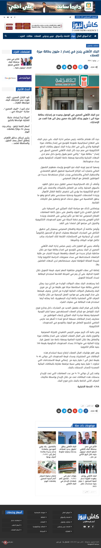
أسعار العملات (15, 529)
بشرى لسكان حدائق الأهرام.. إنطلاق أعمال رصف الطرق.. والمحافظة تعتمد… (16, 140)
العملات (37, 36)
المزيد (22, 36)
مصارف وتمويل (92, 45)
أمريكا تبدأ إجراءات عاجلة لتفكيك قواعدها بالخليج (18, 119)
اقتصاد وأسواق (62, 36)
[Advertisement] (67, 130)
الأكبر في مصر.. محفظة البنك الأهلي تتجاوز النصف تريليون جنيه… (19, 63)
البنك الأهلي (90, 406)
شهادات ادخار (15, 520)
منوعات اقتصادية (39, 512)
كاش (82, 406)
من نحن (58, 542)
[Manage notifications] (5, 543)
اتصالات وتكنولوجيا (39, 526)
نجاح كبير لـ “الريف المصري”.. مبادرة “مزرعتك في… (16, 110)
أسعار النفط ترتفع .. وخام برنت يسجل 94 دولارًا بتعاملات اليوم (15, 129)
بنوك (73, 36)
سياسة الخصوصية (93, 544)
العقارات (67, 531)
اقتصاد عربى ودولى (63, 526)
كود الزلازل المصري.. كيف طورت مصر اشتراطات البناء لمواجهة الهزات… (17, 100)
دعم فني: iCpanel (7, 542)
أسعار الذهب (16, 525)
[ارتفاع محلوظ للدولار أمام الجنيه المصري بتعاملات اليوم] (47, 467)
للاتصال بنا (66, 542)
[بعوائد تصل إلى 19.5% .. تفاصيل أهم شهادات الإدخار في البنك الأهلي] (67, 467)
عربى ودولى (48, 36)
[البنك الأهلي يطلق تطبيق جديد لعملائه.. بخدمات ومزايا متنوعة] (67, 437)
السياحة (42, 531)
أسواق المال (82, 36)
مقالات (29, 36)
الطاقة (43, 517)
